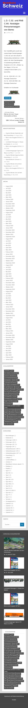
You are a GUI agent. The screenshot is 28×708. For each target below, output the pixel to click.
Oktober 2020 (9, 339)
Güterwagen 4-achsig (10, 398)
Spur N (8, 488)
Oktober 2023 (9, 260)
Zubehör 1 (8, 505)
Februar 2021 (9, 331)
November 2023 (10, 258)
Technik (8, 499)
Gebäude (6, 394)
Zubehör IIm (9, 510)
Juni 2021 (8, 322)
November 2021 (10, 311)
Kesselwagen (8, 403)
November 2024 (10, 232)
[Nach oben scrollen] (24, 704)
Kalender (15, 401)
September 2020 (10, 342)
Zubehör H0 (9, 508)
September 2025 (10, 210)
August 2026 (9, 186)
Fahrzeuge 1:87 (10, 444)
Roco (12, 417)
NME (5, 414)
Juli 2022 (8, 293)
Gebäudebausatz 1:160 (12, 448)
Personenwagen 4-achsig (15, 414)
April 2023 (8, 274)
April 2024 (8, 247)
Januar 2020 (9, 359)
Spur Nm (8, 492)
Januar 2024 (9, 254)
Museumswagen (9, 104)
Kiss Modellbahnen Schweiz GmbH (12, 406)
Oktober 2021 (9, 313)
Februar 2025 (9, 225)
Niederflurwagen (15, 412)
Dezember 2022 (10, 282)
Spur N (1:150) (10, 490)
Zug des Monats (9, 424)
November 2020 (10, 337)
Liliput (9, 410)
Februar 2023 (9, 278)
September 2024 (10, 236)
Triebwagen (7, 421)
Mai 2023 (8, 271)
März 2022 (9, 302)
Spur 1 (7, 475)
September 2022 (10, 289)
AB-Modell (7, 370)
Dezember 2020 (10, 335)
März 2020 (9, 355)
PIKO (5, 417)
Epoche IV (7, 389)
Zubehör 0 (8, 503)
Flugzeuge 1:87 (10, 446)
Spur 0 (7, 470)
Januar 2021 (9, 333)
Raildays (8, 466)
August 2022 (9, 291)
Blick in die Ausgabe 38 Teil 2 (14, 168)
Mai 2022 (8, 298)
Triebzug (15, 421)
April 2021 (8, 326)
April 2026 (8, 195)
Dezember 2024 (10, 230)
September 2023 (10, 263)
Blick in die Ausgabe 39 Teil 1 (14, 146)
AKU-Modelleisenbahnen (11, 373)
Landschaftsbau (10, 459)
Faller (6, 391)
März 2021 (9, 328)
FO (18, 391)
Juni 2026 (8, 190)
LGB (5, 410)
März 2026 (9, 197)
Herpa (19, 398)
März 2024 (9, 249)
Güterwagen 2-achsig (10, 396)
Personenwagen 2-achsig (12, 106)
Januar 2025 (9, 228)
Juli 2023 (8, 267)
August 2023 (9, 265)
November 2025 (10, 206)
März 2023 (9, 276)
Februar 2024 (9, 252)
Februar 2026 (9, 199)
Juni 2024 (8, 243)
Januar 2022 (9, 306)
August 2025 (9, 212)
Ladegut (8, 457)
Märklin (6, 412)
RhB (9, 417)
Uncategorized (10, 501)
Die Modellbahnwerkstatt (12, 384)
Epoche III (18, 387)
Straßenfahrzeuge (10, 419)
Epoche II (11, 387)
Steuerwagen (19, 417)
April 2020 (8, 352)
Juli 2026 (8, 188)
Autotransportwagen (10, 377)
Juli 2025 (8, 214)
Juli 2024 (8, 241)
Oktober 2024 (9, 234)
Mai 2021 (8, 324)
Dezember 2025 (10, 203)
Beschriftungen (10, 435)
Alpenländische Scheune (13, 159)
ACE (12, 370)
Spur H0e (8, 481)
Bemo (6, 102)
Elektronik (8, 437)
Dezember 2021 (10, 309)
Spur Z (7, 497)
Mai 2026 (8, 192)
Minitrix (18, 410)
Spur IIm (8, 486)
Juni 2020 (8, 348)
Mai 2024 (8, 245)
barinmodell (8, 380)
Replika (8, 468)
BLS (18, 380)
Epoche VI (11, 102)
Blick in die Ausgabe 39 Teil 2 (14, 137)
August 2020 (9, 344)
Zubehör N (9, 512)
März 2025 (9, 223)
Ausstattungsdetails (10, 375)
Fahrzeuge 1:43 (10, 442)
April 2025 (8, 221)
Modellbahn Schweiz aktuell (13, 464)
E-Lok (5, 387)
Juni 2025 (8, 217)
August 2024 (9, 239)
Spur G (8, 477)
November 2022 (10, 285)
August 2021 (9, 317)
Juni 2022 (8, 296)
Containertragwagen (10, 382)
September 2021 (10, 315)
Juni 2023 (8, 269)
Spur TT (8, 494)
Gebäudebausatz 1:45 (12, 451)
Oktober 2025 (9, 208)
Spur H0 (8, 479)
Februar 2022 (9, 304)
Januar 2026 (9, 201)
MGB (14, 410)
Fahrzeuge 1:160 (10, 440)
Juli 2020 (8, 346)
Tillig (18, 419)
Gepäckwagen (15, 394)
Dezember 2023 (10, 256)
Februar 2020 (9, 357)
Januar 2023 (9, 280)
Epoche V (13, 389)
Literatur (8, 462)
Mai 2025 (8, 219)
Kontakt (14, 699)
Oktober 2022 (9, 287)
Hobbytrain (7, 401)
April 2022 (8, 300)
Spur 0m (8, 473)
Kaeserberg (9, 455)
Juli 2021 (8, 320)
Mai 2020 (8, 350)
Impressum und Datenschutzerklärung (14, 696)
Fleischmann (13, 391)
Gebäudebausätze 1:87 (12, 453)
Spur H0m (7, 98)
